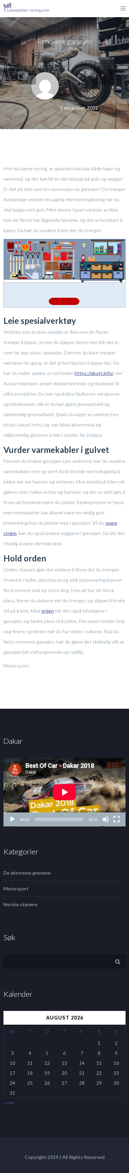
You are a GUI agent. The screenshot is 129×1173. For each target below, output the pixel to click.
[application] (64, 792)
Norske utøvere (20, 904)
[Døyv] (105, 819)
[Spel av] (12, 819)
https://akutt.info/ (94, 373)
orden (47, 611)
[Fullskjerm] (116, 819)
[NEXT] (102, 75)
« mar (8, 1102)
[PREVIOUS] (26, 75)
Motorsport (16, 888)
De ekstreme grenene (27, 873)
